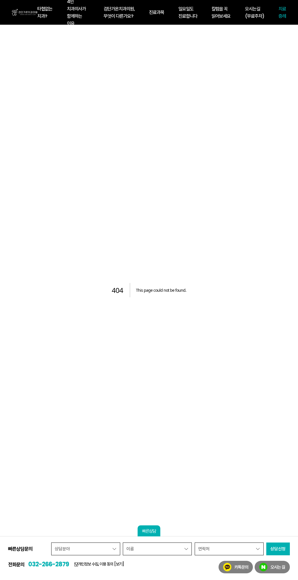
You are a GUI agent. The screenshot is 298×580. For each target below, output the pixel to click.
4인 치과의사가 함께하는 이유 (76, 12)
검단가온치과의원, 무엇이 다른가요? (119, 12)
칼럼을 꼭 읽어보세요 (221, 12)
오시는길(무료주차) (254, 12)
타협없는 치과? (44, 12)
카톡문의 (241, 567)
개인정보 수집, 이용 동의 (101, 564)
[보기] (119, 564)
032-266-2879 (48, 564)
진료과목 (156, 12)
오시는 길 (277, 567)
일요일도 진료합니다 (187, 12)
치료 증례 (282, 12)
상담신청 (277, 549)
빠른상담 (149, 531)
